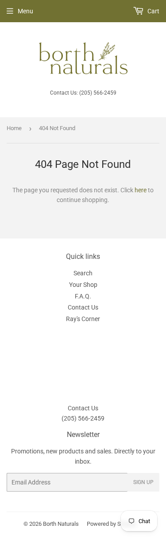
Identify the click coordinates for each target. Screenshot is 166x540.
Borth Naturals (61, 523)
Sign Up (143, 482)
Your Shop (83, 284)
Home (14, 128)
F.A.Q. (83, 296)
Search (83, 273)
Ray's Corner (83, 318)
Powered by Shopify (111, 523)
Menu (25, 11)
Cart (152, 11)
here (141, 190)
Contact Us (83, 307)
